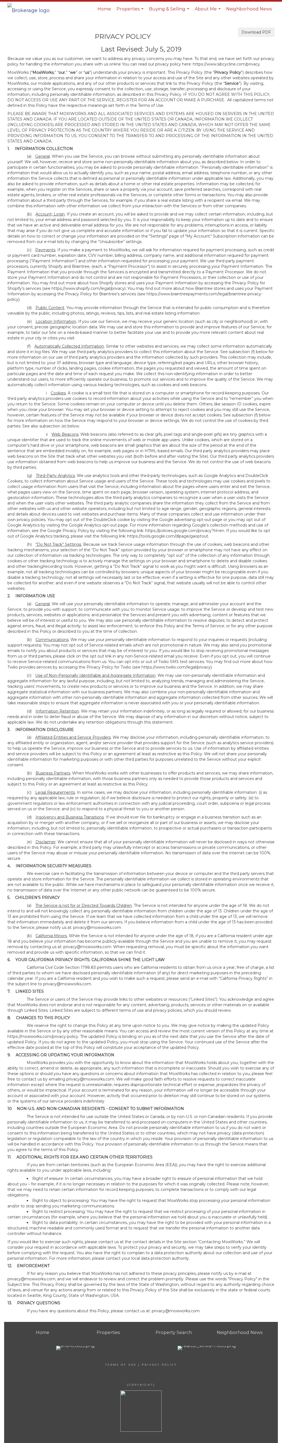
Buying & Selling (170, 11)
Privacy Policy (159, 1364)
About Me (208, 11)
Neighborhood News (249, 9)
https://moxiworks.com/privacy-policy (42, 1036)
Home (104, 9)
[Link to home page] (31, 9)
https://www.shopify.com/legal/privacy (87, 288)
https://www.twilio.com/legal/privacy (176, 667)
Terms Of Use (121, 1364)
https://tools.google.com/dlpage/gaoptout (167, 536)
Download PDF (256, 32)
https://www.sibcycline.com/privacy (226, 64)
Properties (130, 11)
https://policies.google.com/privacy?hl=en (184, 530)
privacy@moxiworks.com (97, 927)
